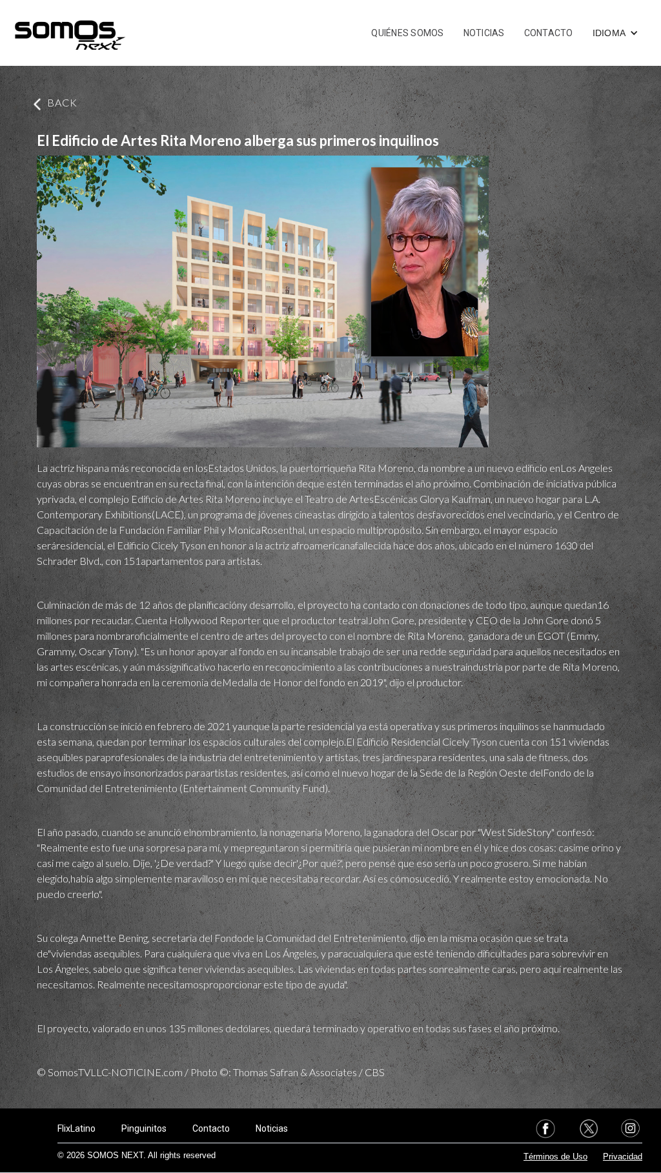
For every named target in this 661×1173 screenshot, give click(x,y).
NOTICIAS (484, 33)
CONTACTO (548, 33)
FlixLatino (76, 1128)
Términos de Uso (555, 1156)
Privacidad (622, 1156)
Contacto (211, 1128)
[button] (616, 33)
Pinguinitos (144, 1128)
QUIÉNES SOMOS (407, 33)
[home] (70, 33)
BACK (62, 102)
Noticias (272, 1128)
